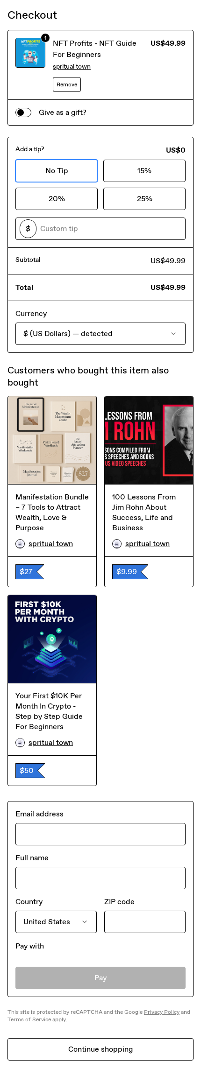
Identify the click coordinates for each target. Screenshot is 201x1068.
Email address (39, 813)
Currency (31, 313)
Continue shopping (100, 1049)
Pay (100, 977)
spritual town (72, 66)
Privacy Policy (161, 1012)
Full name (32, 857)
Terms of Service (29, 1019)
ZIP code (119, 901)
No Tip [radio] (56, 170)
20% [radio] (57, 198)
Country (29, 901)
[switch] (23, 112)
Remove (67, 84)
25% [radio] (144, 198)
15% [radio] (144, 170)
